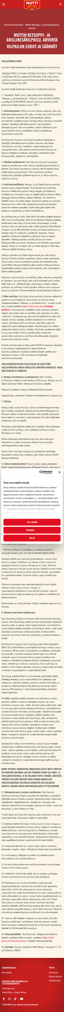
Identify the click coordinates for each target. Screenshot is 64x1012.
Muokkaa (30, 530)
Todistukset (53, 972)
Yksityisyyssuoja (8, 988)
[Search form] (52, 4)
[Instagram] (9, 998)
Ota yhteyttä (7, 972)
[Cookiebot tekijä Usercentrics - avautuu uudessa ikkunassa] (39, 472)
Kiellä (32, 538)
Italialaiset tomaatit (13, 24)
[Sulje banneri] (59, 472)
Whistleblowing (55, 980)
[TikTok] (15, 998)
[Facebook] (4, 998)
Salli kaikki (32, 522)
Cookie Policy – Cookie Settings (14, 992)
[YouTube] (21, 998)
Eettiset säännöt (55, 976)
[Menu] (12, 4)
